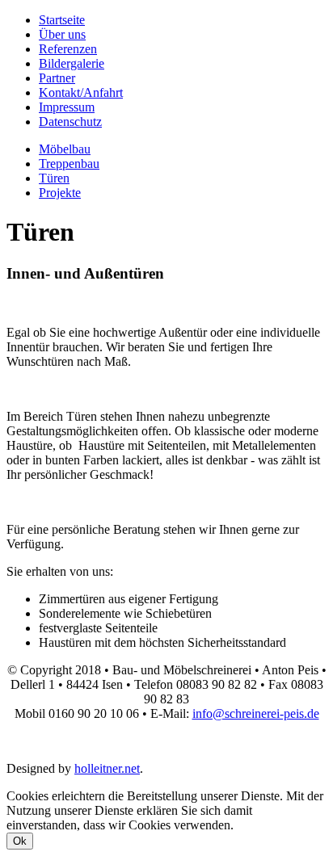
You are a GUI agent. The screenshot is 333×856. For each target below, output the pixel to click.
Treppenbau (69, 163)
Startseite (62, 20)
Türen (54, 178)
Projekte (60, 192)
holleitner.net (107, 768)
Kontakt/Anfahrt (81, 92)
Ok (20, 841)
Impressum (67, 107)
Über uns (62, 34)
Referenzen (68, 49)
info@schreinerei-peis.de (255, 713)
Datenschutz (70, 121)
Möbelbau (65, 149)
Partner (57, 78)
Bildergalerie (71, 63)
